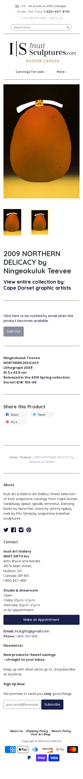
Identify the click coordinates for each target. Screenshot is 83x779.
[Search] (68, 27)
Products (25, 457)
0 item (33, 18)
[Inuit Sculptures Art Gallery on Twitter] (6, 530)
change (59, 6)
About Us (16, 731)
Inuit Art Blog (40, 734)
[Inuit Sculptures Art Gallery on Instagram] (21, 530)
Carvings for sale (30, 72)
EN (17, 6)
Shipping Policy (37, 731)
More (61, 72)
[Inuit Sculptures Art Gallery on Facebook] (13, 530)
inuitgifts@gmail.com (32, 631)
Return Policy (61, 731)
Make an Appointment (41, 619)
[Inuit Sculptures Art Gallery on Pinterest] (28, 530)
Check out (56, 18)
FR (24, 6)
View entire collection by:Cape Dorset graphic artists (37, 284)
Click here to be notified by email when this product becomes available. (38, 318)
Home (13, 457)
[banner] (41, 51)
